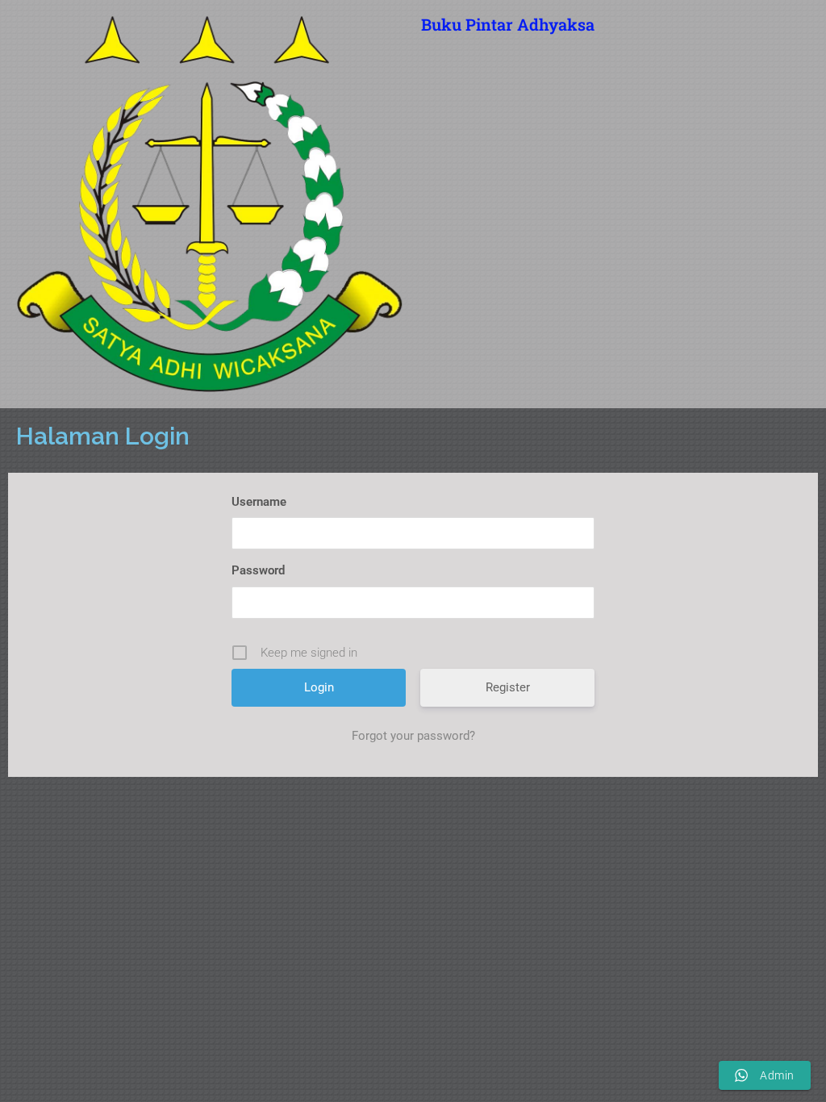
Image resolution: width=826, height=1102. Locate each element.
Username (259, 502)
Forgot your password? (413, 735)
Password (258, 570)
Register (508, 687)
